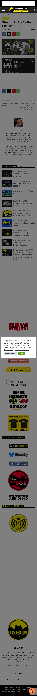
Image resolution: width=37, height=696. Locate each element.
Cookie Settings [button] (10, 353)
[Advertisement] (18, 3)
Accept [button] (22, 353)
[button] (3, 10)
